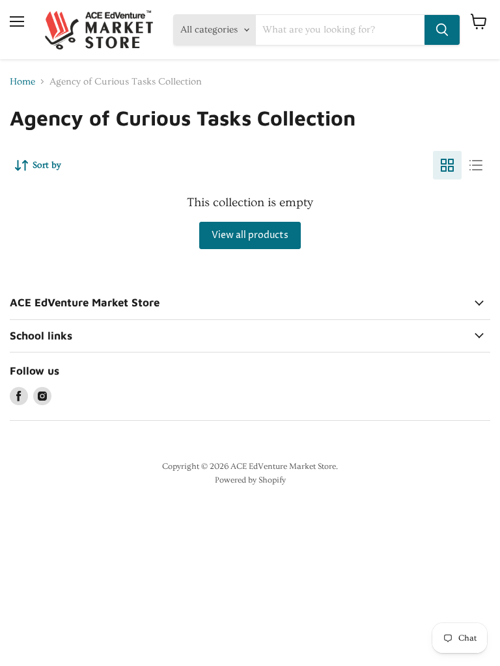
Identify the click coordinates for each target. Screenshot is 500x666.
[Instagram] (42, 396)
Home (22, 81)
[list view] (476, 165)
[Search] (442, 30)
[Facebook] (19, 396)
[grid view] (447, 165)
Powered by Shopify (250, 480)
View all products (250, 235)
